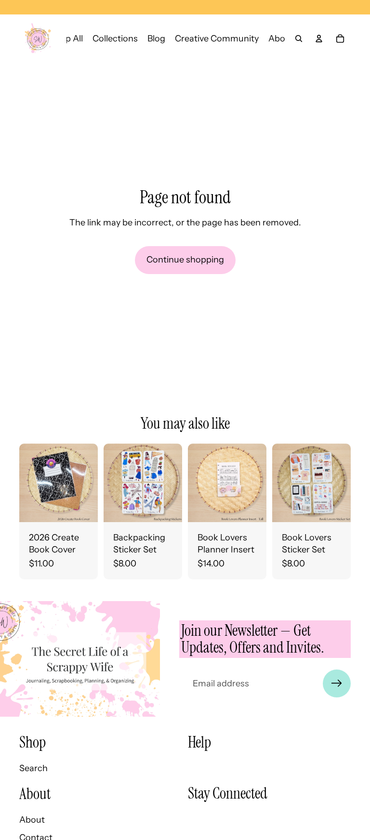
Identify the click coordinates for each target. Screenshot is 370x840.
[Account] (319, 38)
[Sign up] (337, 683)
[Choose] (251, 507)
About (32, 819)
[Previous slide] (198, 482)
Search (33, 768)
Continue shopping (185, 259)
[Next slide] (255, 482)
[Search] (298, 38)
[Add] (83, 507)
